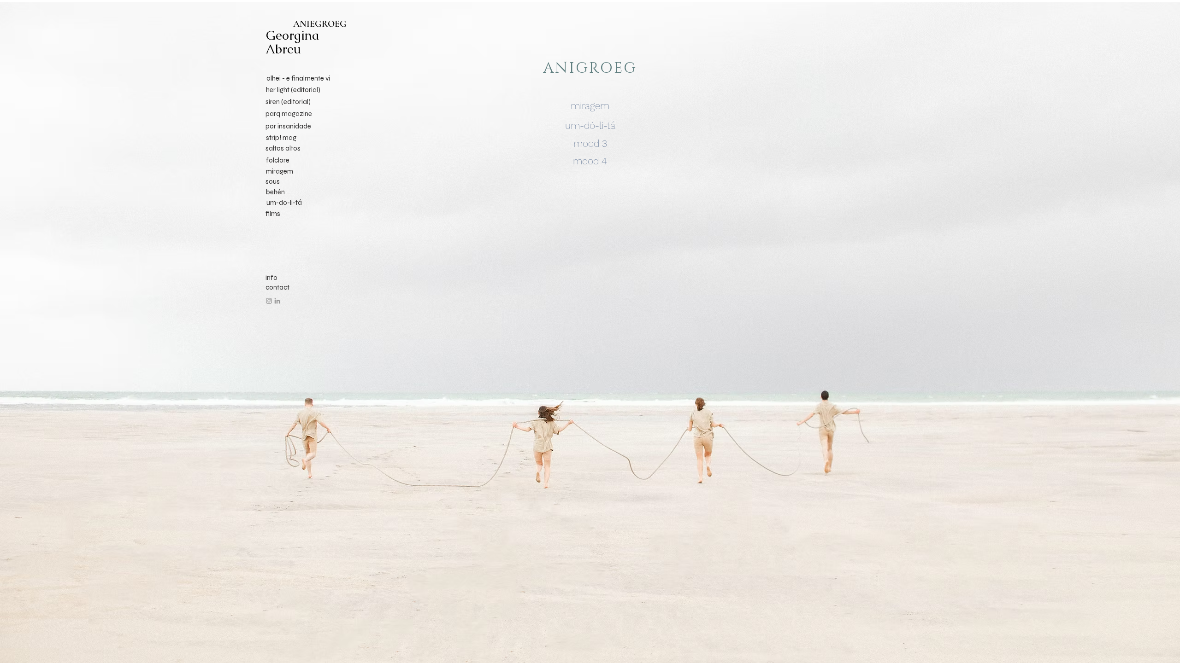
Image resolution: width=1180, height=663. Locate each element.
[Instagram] (269, 301)
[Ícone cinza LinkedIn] (277, 301)
